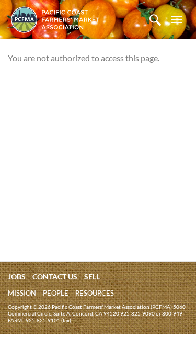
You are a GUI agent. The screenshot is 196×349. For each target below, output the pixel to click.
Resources (94, 293)
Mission (22, 293)
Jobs (17, 276)
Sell (92, 276)
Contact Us (54, 276)
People (55, 293)
